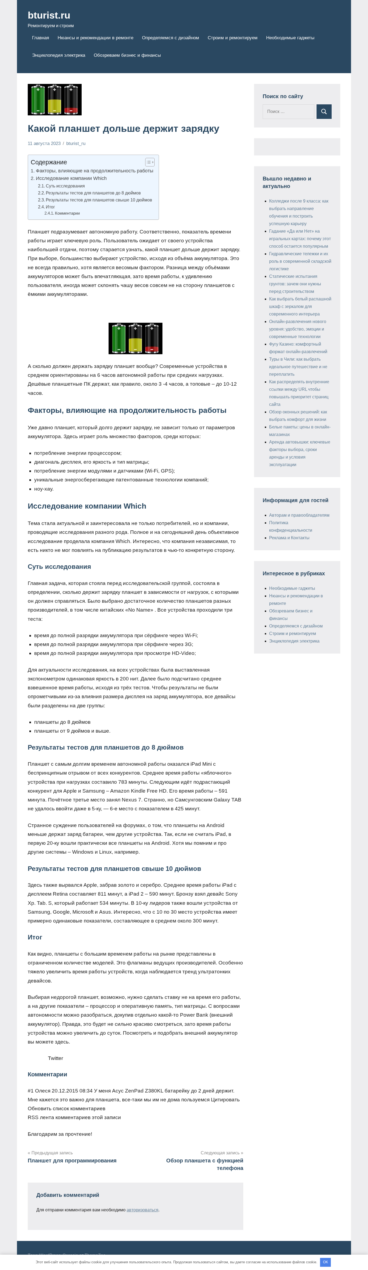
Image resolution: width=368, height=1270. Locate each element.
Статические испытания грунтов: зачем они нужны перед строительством (295, 284)
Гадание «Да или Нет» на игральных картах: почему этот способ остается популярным (300, 239)
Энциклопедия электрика (58, 55)
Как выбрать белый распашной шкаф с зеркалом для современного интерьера (300, 306)
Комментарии (69, 213)
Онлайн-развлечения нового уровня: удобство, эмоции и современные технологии (297, 329)
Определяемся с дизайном (170, 37)
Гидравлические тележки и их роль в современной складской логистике (300, 261)
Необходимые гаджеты (290, 37)
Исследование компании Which (71, 178)
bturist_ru (75, 143)
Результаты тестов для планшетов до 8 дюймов (93, 192)
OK (325, 1262)
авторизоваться (142, 1210)
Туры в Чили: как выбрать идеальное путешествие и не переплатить (298, 367)
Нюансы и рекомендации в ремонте (95, 37)
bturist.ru (49, 15)
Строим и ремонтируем (233, 37)
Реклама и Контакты (289, 537)
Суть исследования (65, 185)
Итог (50, 206)
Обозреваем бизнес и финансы (127, 55)
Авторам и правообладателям (299, 515)
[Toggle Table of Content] (147, 162)
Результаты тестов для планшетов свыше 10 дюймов (99, 199)
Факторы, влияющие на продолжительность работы (94, 170)
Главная (40, 37)
